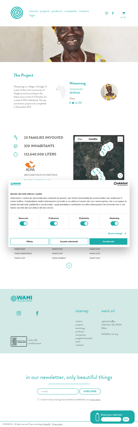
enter (77, 341)
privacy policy (95, 399)
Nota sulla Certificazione (34, 341)
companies (70, 11)
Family (20, 249)
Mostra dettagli (115, 233)
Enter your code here (111, 415)
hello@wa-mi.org (109, 334)
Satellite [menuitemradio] (93, 139)
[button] (102, 153)
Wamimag (79, 328)
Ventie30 (46, 424)
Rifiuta (30, 241)
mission (33, 11)
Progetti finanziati (83, 338)
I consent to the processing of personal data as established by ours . (70, 399)
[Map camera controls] (120, 175)
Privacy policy (57, 424)
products (57, 11)
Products (79, 331)
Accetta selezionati (69, 241)
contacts (84, 11)
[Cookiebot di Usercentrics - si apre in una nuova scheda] (116, 184)
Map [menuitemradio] (80, 139)
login (32, 15)
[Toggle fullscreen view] (120, 139)
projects (45, 11)
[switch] (54, 223)
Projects (79, 324)
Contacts (79, 345)
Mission (78, 321)
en (122, 17)
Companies (80, 334)
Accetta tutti (108, 241)
